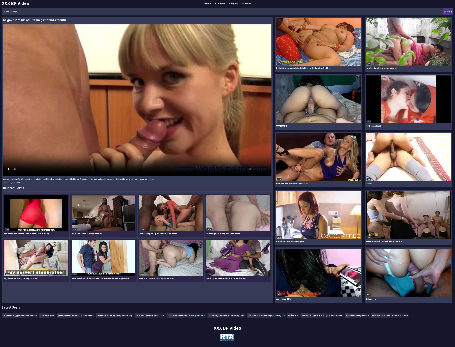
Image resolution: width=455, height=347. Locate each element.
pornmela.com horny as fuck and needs (75, 315)
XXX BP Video (15, 3)
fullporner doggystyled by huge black (20, 315)
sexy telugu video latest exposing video (226, 315)
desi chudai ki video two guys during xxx (266, 315)
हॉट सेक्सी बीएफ (293, 315)
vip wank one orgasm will (357, 315)
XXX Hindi (220, 3)
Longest (233, 3)
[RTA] (227, 340)
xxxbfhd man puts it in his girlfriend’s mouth (322, 315)
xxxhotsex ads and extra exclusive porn (390, 315)
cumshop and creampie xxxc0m (150, 315)
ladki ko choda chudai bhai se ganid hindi (186, 315)
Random (246, 3)
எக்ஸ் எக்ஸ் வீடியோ (48, 315)
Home (207, 3)
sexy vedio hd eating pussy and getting (114, 315)
